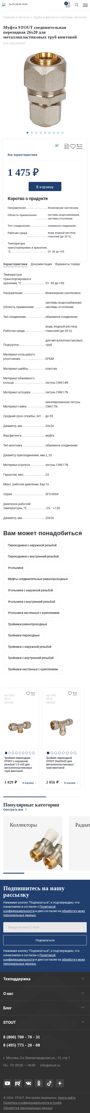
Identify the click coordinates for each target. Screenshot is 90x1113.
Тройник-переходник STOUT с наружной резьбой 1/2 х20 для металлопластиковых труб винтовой (18, 764)
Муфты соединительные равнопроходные (38, 579)
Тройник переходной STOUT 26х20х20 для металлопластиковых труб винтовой (60, 762)
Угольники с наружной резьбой (30, 590)
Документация (41, 264)
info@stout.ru (50, 1065)
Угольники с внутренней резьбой (31, 601)
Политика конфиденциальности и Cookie (32, 1102)
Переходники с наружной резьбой (32, 545)
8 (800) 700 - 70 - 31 (21, 1037)
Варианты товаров (69, 264)
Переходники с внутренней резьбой (33, 556)
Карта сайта (67, 1097)
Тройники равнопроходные (27, 624)
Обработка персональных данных (27, 1108)
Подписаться (45, 940)
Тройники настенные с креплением (33, 669)
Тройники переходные (24, 635)
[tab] (15, 264)
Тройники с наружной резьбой (29, 646)
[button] (27, 133)
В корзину (28, 783)
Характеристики (15, 264)
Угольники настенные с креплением (33, 613)
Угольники (15, 568)
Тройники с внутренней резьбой (31, 658)
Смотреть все (13, 809)
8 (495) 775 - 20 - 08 (21, 1045)
